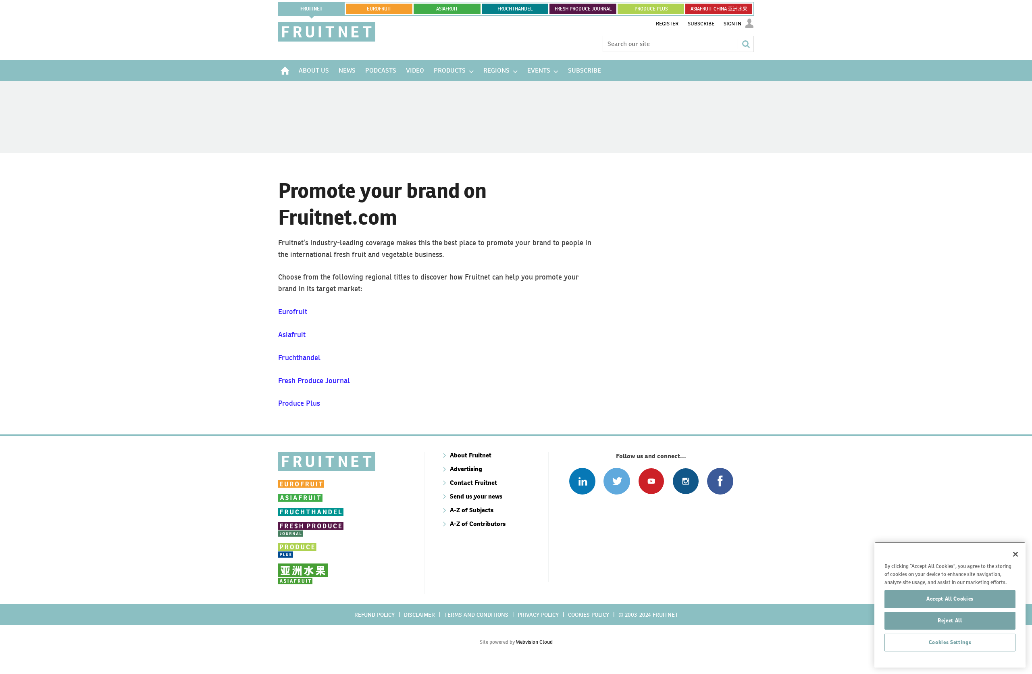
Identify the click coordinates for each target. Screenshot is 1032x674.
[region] (950, 605)
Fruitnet (311, 9)
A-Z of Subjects (471, 510)
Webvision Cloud (534, 642)
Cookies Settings (950, 642)
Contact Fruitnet (473, 482)
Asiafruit (292, 334)
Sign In (732, 24)
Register (667, 24)
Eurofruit (292, 311)
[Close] (1015, 554)
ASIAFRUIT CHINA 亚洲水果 (719, 9)
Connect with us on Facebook (720, 481)
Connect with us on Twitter (616, 481)
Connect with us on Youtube (651, 481)
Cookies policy (588, 614)
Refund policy (374, 614)
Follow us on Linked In (582, 481)
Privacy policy (538, 614)
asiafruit (447, 9)
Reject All (950, 620)
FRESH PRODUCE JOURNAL (583, 9)
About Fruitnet (470, 455)
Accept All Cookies (950, 598)
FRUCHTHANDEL (515, 9)
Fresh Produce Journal (314, 380)
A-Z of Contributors (478, 524)
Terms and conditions (476, 614)
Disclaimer (419, 614)
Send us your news (476, 496)
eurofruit (379, 9)
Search (745, 44)
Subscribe (701, 24)
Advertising (466, 469)
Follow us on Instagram (685, 481)
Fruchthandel (299, 357)
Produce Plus (299, 403)
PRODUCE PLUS (651, 9)
